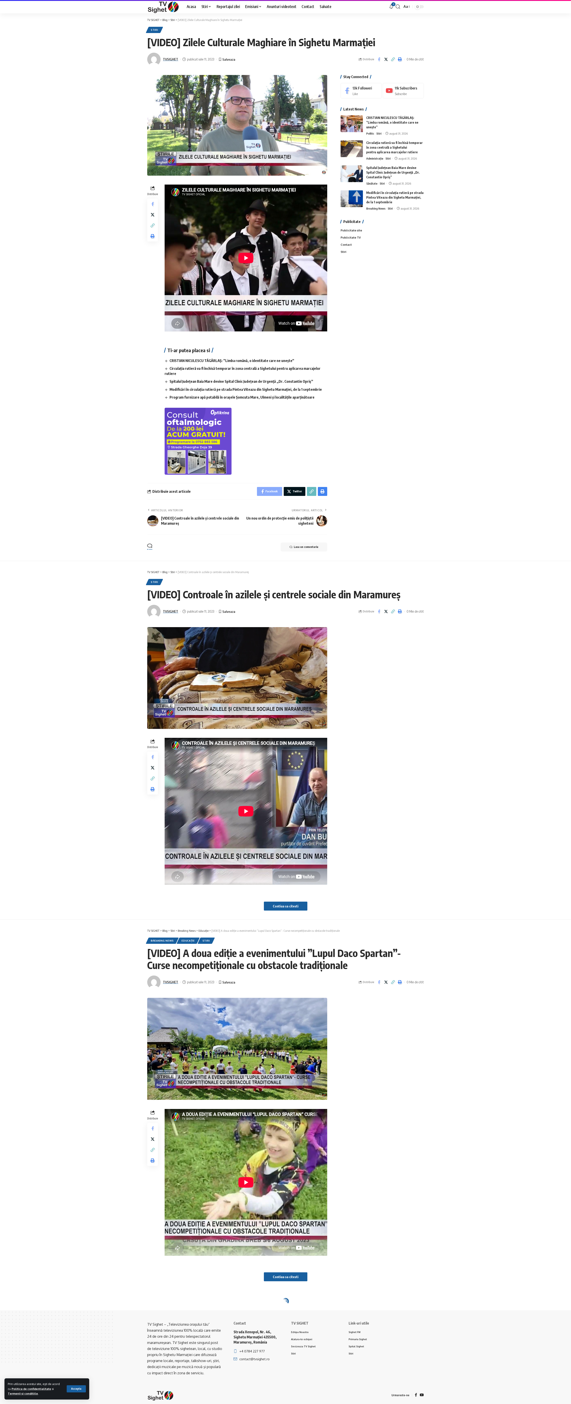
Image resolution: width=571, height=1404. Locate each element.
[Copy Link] (393, 59)
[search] (398, 6)
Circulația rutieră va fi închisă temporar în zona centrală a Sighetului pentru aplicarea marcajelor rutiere (394, 147)
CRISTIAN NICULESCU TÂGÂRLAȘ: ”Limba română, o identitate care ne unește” (232, 360)
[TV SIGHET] (163, 6)
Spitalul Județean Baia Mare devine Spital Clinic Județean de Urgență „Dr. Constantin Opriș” (241, 381)
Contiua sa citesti (285, 906)
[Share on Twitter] (386, 59)
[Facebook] (361, 90)
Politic (370, 133)
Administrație (374, 158)
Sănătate (371, 183)
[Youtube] (403, 90)
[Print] (400, 59)
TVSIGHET (170, 59)
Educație (188, 940)
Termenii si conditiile (23, 1393)
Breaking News (375, 208)
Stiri (154, 29)
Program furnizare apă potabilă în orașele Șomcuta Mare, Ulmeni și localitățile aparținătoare (242, 397)
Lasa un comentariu (306, 547)
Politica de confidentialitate (31, 1389)
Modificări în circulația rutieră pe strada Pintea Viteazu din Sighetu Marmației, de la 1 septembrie (246, 389)
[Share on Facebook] (379, 59)
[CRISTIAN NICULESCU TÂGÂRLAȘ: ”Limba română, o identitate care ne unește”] (352, 123)
